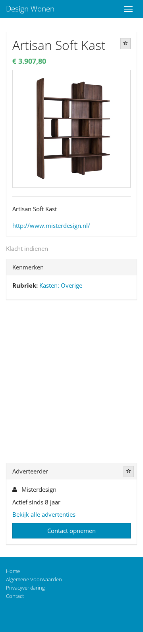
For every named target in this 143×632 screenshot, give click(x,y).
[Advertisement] (71, 383)
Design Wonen (30, 9)
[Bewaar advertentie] (125, 43)
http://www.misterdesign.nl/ (51, 225)
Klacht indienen (27, 248)
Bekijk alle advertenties (43, 514)
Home (13, 571)
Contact (15, 596)
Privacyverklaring (25, 587)
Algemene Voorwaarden (34, 579)
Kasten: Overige (60, 285)
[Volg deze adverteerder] (129, 471)
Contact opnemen (71, 531)
